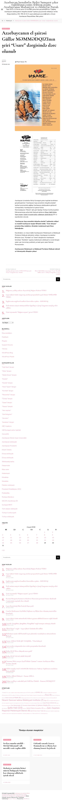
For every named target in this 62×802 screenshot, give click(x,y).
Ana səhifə (5, 434)
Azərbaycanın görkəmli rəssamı (49, 692)
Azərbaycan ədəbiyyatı (9, 442)
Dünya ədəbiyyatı (7, 454)
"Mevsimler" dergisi (8, 395)
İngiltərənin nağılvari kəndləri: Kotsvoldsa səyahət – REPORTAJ (27, 301)
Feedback (5, 337)
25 (11, 543)
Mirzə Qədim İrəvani (35, 697)
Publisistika (5, 493)
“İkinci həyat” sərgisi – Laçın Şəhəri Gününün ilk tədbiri (24, 629)
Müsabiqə (5, 477)
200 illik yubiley (31, 692)
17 (3, 540)
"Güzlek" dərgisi (7, 383)
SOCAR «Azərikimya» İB (10, 501)
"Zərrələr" (5, 418)
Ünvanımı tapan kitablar (30, 705)
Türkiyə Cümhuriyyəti (9, 513)
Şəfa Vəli (15, 707)
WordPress (26, 799)
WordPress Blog (7, 353)
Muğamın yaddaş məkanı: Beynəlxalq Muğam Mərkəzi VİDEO (26, 290)
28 (37, 543)
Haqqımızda (6, 465)
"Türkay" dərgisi (7, 399)
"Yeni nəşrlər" (6, 410)
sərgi (11, 703)
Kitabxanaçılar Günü (26, 697)
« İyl (3, 550)
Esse (48, 695)
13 (28, 538)
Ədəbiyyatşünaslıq (8, 462)
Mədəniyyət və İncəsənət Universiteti (49, 697)
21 (37, 540)
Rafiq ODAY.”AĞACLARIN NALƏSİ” (18, 656)
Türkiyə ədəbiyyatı (8, 517)
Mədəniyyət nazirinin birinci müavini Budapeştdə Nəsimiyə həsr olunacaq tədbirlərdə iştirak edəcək (14, 772)
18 (11, 540)
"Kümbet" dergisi (7, 391)
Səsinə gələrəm (17, 703)
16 (53, 538)
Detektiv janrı (41, 695)
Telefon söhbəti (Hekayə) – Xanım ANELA (20, 676)
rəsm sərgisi (6, 703)
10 (3, 538)
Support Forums (7, 345)
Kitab (17, 697)
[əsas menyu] (2, 9)
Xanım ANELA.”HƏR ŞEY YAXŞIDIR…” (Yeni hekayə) (24, 641)
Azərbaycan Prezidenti (9, 446)
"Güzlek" (5, 379)
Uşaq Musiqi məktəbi (49, 703)
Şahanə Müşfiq (44, 705)
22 (45, 540)
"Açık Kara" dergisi (8, 367)
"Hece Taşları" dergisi (9, 387)
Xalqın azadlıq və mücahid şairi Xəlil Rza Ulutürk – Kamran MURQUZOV (30, 681)
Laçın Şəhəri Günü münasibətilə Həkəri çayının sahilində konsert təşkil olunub (31, 618)
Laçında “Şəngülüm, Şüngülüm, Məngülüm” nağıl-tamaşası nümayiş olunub (30, 624)
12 (20, 538)
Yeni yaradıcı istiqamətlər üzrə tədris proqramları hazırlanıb (26, 646)
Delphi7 (4, 61)
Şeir (58, 705)
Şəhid (24, 708)
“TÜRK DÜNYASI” (36, 713)
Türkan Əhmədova (25, 703)
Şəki (45, 708)
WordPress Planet (8, 357)
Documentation (7, 333)
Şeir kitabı (4, 708)
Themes (4, 349)
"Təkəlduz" (5, 692)
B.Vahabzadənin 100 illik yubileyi (9, 695)
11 (11, 538)
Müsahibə (5, 481)
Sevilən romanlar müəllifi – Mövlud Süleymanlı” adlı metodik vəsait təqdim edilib (14, 745)
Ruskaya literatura (8, 497)
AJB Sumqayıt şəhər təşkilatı (11, 430)
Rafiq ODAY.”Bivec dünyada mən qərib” (19, 651)
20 (28, 540)
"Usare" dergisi (7, 402)
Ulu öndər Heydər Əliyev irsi (36, 703)
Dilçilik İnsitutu (7, 450)
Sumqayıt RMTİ (7, 505)
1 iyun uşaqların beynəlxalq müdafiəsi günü (17, 692)
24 (3, 543)
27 (28, 543)
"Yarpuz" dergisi (7, 406)
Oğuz (46, 700)
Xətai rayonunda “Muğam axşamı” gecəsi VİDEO (22, 312)
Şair (51, 705)
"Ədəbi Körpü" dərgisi (9, 375)
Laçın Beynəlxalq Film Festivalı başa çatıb (20, 606)
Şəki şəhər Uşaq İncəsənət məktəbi (14, 713)
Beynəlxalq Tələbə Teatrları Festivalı (30, 695)
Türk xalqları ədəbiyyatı (9, 509)
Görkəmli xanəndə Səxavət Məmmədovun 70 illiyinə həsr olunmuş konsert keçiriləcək (45, 745)
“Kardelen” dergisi (8, 422)
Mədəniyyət (6, 28)
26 (20, 543)
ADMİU (38, 692)
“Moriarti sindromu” (27, 713)
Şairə (55, 705)
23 (53, 540)
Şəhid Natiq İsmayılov (35, 708)
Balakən (19, 695)
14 (37, 538)
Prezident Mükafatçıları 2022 (11, 489)
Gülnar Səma (9, 697)
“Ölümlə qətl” (44, 713)
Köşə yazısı (5, 469)
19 (20, 540)
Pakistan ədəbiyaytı (8, 485)
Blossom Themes (12, 799)
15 (45, 538)
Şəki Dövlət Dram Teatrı (37, 711)
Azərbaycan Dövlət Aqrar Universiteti (14, 438)
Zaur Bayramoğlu (16, 705)
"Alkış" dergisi (6, 371)
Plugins (4, 341)
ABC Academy (6, 426)
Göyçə (54, 695)
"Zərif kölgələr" (7, 414)
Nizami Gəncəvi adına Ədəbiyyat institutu (22, 700)
